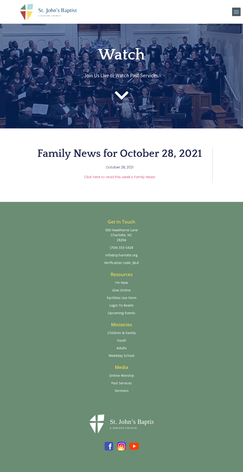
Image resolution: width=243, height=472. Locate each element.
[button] (236, 12)
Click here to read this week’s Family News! (119, 177)
